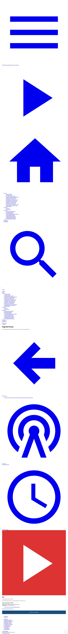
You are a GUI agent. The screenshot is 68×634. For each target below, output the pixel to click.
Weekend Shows (9, 206)
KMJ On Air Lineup (9, 194)
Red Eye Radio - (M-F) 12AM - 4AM (11, 205)
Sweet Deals (6, 220)
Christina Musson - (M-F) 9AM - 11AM (12, 199)
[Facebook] (4, 323)
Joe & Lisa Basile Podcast (10, 215)
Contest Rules (8, 209)
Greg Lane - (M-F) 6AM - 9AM (10, 198)
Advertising (6, 221)
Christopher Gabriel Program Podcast (12, 214)
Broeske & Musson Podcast (10, 211)
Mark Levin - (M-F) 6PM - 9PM (11, 203)
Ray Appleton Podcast (10, 212)
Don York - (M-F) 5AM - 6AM (10, 196)
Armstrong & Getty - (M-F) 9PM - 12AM (12, 204)
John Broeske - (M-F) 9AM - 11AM (11, 200)
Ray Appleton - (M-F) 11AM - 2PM (11, 201)
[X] (4, 324)
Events (5, 219)
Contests (5, 207)
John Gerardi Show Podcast (10, 217)
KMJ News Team (9, 195)
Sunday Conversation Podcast (11, 216)
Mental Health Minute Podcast (11, 218)
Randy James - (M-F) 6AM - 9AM (11, 197)
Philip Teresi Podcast (9, 213)
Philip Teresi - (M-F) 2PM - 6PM (11, 202)
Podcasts (5, 210)
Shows (5, 193)
